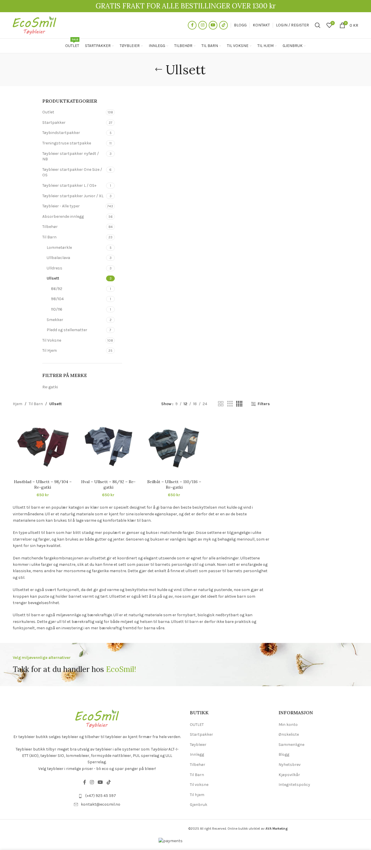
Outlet (48, 112)
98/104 (57, 298)
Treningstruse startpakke (66, 143)
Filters (264, 404)
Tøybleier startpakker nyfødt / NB (70, 156)
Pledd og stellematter (67, 329)
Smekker (55, 319)
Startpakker (54, 122)
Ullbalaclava (58, 257)
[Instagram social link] (202, 25)
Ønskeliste (289, 734)
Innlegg (197, 754)
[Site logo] (34, 24)
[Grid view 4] (239, 404)
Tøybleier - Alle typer (61, 206)
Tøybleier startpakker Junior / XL (72, 195)
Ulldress (54, 268)
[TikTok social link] (223, 25)
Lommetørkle (59, 247)
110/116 (56, 309)
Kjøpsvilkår (289, 774)
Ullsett (53, 278)
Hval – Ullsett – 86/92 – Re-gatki (108, 484)
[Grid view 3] (230, 404)
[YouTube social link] (213, 25)
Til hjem (197, 794)
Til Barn (49, 237)
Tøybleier (198, 744)
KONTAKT (261, 25)
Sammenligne (291, 744)
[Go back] (158, 69)
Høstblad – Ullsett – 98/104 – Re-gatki (43, 484)
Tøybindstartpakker (61, 132)
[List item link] (97, 796)
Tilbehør (50, 226)
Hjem (17, 403)
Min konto (288, 724)
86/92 (56, 288)
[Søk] (317, 25)
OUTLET (197, 724)
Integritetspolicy (294, 784)
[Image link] (97, 718)
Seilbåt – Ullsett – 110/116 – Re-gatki (174, 484)
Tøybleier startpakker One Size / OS (72, 172)
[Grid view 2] (220, 404)
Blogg (284, 754)
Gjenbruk (198, 804)
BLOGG (240, 25)
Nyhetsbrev (290, 764)
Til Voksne (51, 340)
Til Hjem (49, 350)
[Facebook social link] (192, 25)
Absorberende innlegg (63, 216)
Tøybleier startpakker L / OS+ (69, 185)
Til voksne (199, 784)
